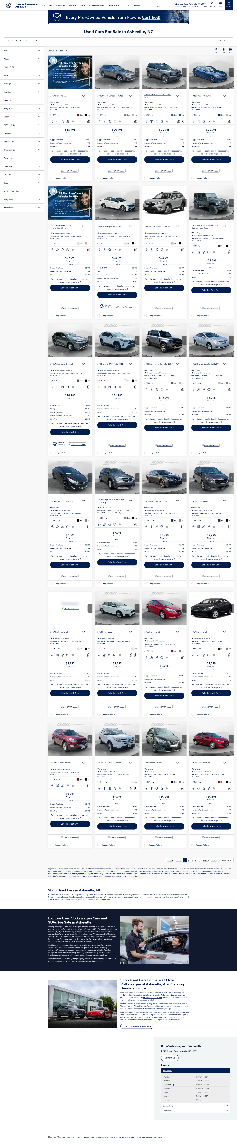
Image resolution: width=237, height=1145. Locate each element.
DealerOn (79, 1137)
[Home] (44, 5)
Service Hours (168, 1106)
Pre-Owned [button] (60, 5)
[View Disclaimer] (73, 121)
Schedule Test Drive (70, 159)
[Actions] (88, 96)
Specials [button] (83, 5)
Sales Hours (167, 1070)
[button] (90, 72)
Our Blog (136, 5)
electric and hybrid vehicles (177, 1003)
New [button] (50, 5)
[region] (70, 143)
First (170, 860)
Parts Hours (167, 1110)
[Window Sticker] (182, 121)
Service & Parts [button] (113, 5)
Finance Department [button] (96, 5)
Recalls (160, 1137)
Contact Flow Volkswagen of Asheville (137, 1026)
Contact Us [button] (170, 1057)
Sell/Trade (72, 5)
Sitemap (86, 1137)
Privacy (92, 1137)
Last (214, 860)
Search (222, 40)
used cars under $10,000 (152, 997)
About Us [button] (126, 5)
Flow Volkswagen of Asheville (102, 926)
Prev (179, 860)
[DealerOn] (54, 1137)
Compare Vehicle (61, 178)
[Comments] (88, 121)
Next (205, 860)
